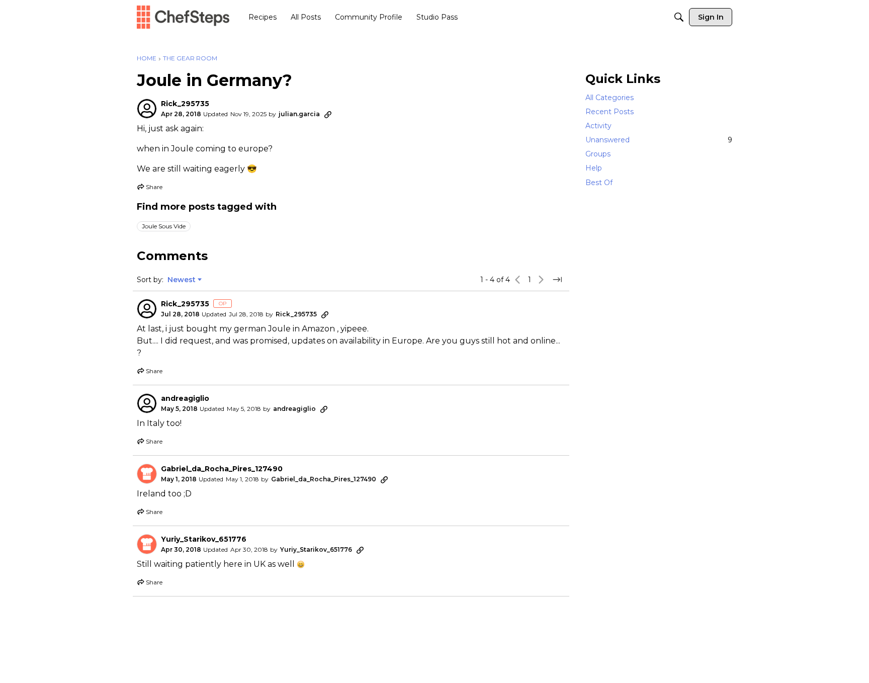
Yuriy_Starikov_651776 (203, 539)
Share (149, 188)
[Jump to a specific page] (557, 280)
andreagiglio (185, 398)
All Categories (609, 97)
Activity (598, 125)
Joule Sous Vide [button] (164, 226)
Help (593, 168)
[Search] (679, 17)
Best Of (599, 182)
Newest (181, 280)
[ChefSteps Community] (183, 17)
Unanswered (658, 139)
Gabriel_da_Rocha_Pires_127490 (222, 469)
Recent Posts (609, 111)
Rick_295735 (185, 104)
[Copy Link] (328, 114)
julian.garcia (299, 114)
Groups (598, 153)
